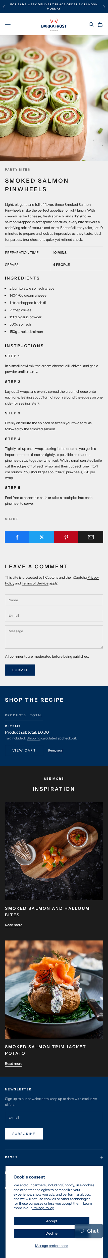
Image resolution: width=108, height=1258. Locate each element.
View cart (24, 750)
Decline (51, 1233)
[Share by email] (91, 537)
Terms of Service (35, 583)
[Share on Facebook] (17, 537)
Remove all (55, 750)
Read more (13, 925)
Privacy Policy (43, 1208)
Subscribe (23, 1134)
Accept (51, 1221)
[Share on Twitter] (42, 537)
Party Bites (17, 169)
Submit (20, 670)
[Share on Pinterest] (66, 537)
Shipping (33, 738)
